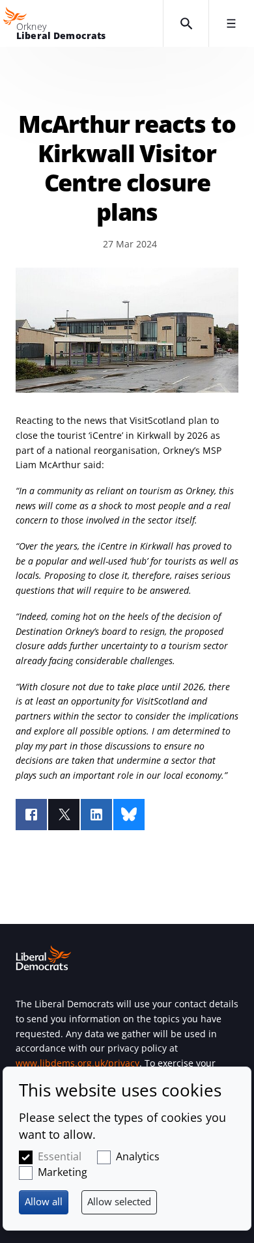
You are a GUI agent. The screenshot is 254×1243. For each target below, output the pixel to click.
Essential (59, 1156)
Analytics (138, 1156)
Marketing (62, 1172)
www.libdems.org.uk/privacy (77, 1063)
